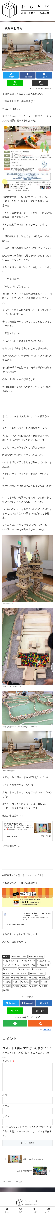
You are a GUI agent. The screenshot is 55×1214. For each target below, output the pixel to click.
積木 (7, 957)
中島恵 (16, 978)
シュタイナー (10, 969)
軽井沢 (44, 986)
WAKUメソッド (37, 957)
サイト (5, 1116)
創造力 (8, 982)
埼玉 (17, 982)
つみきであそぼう (12, 961)
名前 (4, 1095)
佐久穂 (34, 978)
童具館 (34, 986)
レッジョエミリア (21, 973)
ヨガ (7, 973)
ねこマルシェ (44, 961)
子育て (36, 982)
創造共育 (45, 978)
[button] (40, 83)
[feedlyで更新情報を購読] (15, 1023)
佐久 (25, 978)
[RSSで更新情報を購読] (40, 1023)
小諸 (45, 982)
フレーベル (25, 969)
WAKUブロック (20, 957)
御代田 (8, 986)
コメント (8, 1061)
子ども (26, 982)
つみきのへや (29, 961)
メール (5, 1105)
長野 (7, 990)
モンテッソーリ (40, 969)
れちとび (8, 965)
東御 (17, 986)
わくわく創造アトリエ (26, 965)
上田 (7, 978)
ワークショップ (38, 973)
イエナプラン (44, 965)
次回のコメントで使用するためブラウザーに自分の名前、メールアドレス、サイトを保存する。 (27, 1131)
